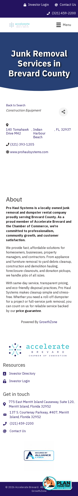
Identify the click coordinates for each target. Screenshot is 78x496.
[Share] (63, 111)
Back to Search (15, 105)
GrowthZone (48, 322)
